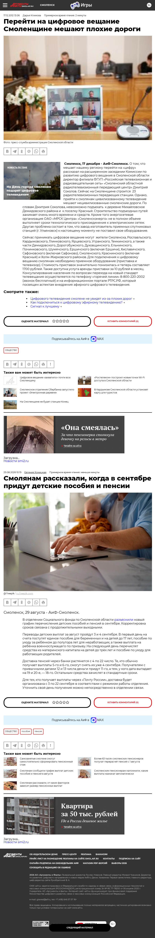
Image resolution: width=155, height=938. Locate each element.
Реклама (86, 854)
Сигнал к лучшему (44, 306)
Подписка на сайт (129, 859)
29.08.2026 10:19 (12, 472)
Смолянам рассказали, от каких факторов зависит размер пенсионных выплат (44, 784)
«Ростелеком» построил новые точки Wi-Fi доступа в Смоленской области (119, 379)
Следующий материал (80, 927)
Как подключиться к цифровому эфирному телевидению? (76, 302)
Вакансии (101, 854)
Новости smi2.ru (16, 461)
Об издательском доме (43, 854)
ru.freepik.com (24, 593)
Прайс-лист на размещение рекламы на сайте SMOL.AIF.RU (64, 859)
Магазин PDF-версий (95, 863)
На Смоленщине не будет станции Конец (44, 401)
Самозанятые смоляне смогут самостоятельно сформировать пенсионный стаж (46, 761)
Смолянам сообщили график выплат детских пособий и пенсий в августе (46, 772)
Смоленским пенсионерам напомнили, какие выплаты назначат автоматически (121, 772)
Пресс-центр (69, 854)
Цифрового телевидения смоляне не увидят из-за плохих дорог (81, 298)
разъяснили (124, 619)
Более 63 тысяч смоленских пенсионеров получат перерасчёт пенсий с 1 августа (118, 760)
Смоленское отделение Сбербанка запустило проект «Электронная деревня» (47, 391)
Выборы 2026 (119, 863)
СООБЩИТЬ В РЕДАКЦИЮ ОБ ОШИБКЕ (50, 867)
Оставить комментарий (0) (123, 321)
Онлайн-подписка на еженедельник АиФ (54, 863)
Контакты (109, 859)
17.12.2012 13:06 (12, 15)
